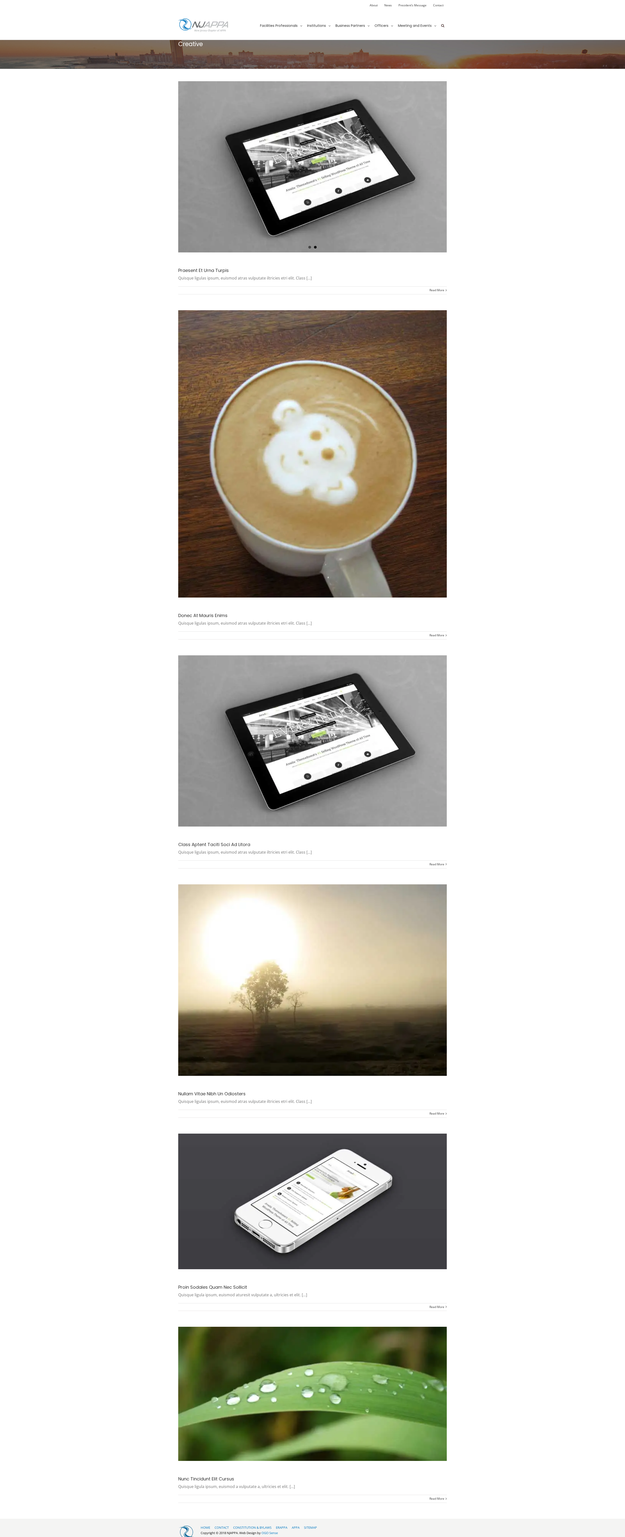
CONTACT (222, 1527)
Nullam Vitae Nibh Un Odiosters (212, 1094)
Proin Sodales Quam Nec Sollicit (212, 1287)
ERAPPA (281, 1527)
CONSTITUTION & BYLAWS (252, 1527)
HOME (205, 1527)
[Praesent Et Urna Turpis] (312, 166)
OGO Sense (269, 1533)
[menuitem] (373, 5)
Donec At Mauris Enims (203, 615)
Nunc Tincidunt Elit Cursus (206, 1479)
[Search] (443, 21)
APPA (296, 1527)
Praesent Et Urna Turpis (203, 270)
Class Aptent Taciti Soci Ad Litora (214, 844)
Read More (436, 290)
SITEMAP (310, 1527)
